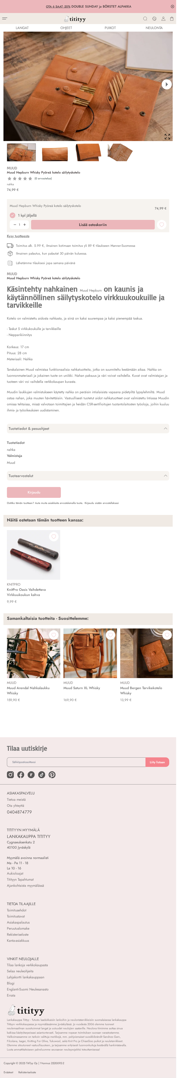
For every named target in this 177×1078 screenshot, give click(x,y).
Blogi (10, 983)
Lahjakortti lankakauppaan (25, 977)
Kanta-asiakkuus (18, 940)
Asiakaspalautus (18, 922)
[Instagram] (10, 774)
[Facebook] (20, 774)
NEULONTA (154, 27)
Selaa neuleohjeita (20, 971)
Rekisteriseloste (17, 934)
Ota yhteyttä (15, 805)
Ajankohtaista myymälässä (25, 885)
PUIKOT (110, 27)
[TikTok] (41, 774)
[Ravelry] (31, 774)
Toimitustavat (16, 916)
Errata (11, 995)
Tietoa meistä (16, 799)
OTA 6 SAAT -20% (58, 6)
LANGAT (22, 27)
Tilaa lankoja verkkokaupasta (27, 965)
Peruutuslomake (18, 928)
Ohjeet (66, 27)
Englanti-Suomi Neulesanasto (28, 989)
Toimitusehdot (16, 910)
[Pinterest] (52, 774)
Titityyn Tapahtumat (20, 879)
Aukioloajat (15, 873)
